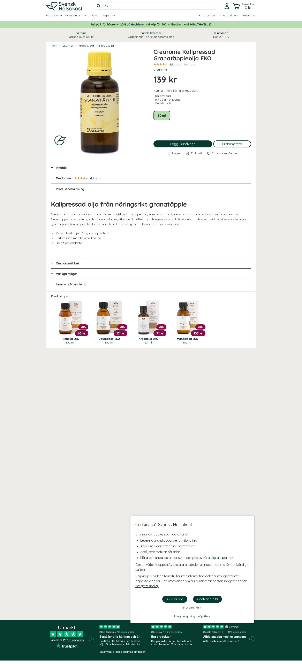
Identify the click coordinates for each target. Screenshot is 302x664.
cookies (159, 534)
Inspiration (109, 15)
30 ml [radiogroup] (162, 115)
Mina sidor (249, 15)
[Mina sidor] (226, 6)
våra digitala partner (218, 558)
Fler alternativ (192, 607)
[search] (156, 6)
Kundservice (207, 15)
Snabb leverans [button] (151, 35)
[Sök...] (98, 6)
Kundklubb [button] (221, 35)
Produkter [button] (52, 15)
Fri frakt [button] (80, 35)
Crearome (160, 69)
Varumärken (91, 15)
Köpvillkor (203, 616)
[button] (244, 6)
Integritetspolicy (147, 586)
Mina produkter (229, 15)
